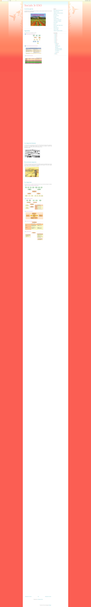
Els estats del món (56, 15)
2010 (55, 42)
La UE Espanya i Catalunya (57, 21)
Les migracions (27, 182)
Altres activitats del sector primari (58, 10)
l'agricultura (27, 30)
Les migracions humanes (30, 143)
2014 (55, 39)
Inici (38, 596)
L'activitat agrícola (28, 9)
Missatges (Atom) (40, 599)
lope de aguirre (56, 22)
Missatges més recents (28, 596)
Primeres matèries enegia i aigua (58, 25)
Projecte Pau (55, 26)
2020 (55, 34)
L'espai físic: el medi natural (57, 19)
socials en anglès (56, 29)
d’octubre (56, 43)
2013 (55, 40)
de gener (56, 52)
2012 (55, 41)
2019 (55, 35)
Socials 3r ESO (33, 5)
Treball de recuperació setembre (58, 30)
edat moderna (55, 14)
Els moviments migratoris (30, 162)
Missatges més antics (48, 596)
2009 (55, 53)
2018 (55, 36)
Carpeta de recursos (56, 11)
